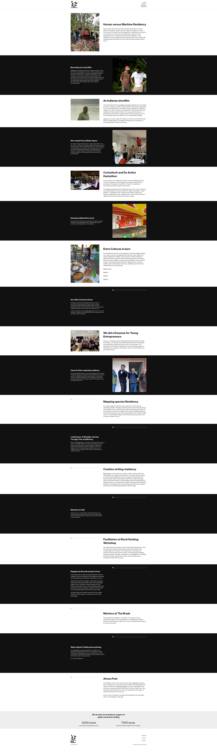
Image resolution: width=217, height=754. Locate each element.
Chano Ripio (88, 311)
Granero (114, 697)
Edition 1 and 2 (107, 269)
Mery (112, 406)
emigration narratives (125, 105)
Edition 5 (105, 279)
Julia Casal (73, 70)
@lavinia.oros (80, 442)
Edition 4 (105, 276)
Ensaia (86, 302)
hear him (83, 313)
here (78, 83)
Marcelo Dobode (122, 686)
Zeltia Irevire (135, 683)
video (79, 658)
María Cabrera (107, 473)
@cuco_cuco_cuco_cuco (81, 650)
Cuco (104, 28)
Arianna (105, 119)
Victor (78, 374)
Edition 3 (105, 272)
